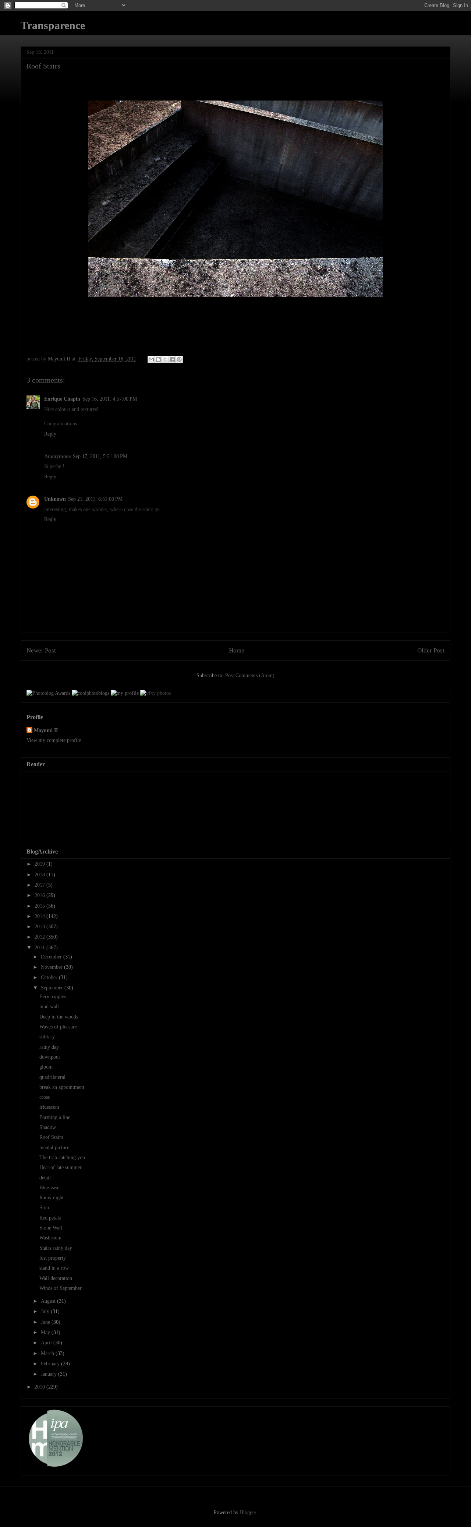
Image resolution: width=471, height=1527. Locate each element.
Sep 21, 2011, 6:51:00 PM (95, 499)
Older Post (431, 650)
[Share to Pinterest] (179, 359)
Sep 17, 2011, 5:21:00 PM (100, 456)
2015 (40, 906)
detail (45, 1178)
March (48, 1353)
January (49, 1374)
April (47, 1342)
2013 (40, 926)
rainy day (49, 1047)
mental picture (54, 1147)
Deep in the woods (58, 1017)
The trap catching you (62, 1157)
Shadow (47, 1127)
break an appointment (61, 1087)
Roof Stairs (51, 1137)
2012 (40, 937)
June (46, 1322)
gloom (46, 1067)
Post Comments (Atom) (250, 675)
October (50, 977)
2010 (40, 1387)
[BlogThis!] (158, 359)
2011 (40, 947)
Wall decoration (55, 1278)
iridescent (49, 1107)
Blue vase (49, 1187)
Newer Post (41, 650)
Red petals (50, 1218)
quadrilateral (52, 1077)
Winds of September (60, 1288)
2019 (40, 864)
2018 (40, 874)
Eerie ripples (52, 996)
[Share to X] (165, 359)
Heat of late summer (60, 1167)
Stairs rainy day (55, 1248)
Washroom (50, 1238)
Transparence (53, 25)
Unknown (55, 499)
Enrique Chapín (62, 399)
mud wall (49, 1006)
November (52, 967)
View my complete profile (53, 740)
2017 (40, 885)
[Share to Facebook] (172, 359)
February (51, 1363)
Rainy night (51, 1197)
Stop (44, 1207)
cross (44, 1097)
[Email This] (151, 359)
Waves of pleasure (58, 1027)
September (52, 988)
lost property (52, 1258)
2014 (40, 916)
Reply (50, 434)
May (46, 1332)
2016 (40, 895)
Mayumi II (46, 730)
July (46, 1311)
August (49, 1301)
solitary (47, 1036)
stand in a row (54, 1268)
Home (236, 650)
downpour (49, 1057)
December (52, 957)
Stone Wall (50, 1228)
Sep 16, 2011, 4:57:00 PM (109, 399)
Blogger (248, 1512)
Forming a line (54, 1117)
